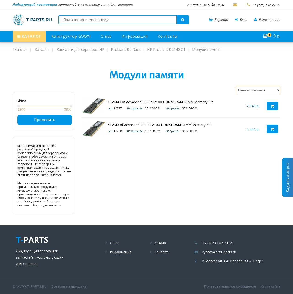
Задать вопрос (287, 177)
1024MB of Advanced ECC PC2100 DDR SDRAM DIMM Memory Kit (160, 102)
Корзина (221, 19)
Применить (44, 119)
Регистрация (269, 19)
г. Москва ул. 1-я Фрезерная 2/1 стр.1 (233, 261)
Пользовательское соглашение (230, 286)
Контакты (167, 36)
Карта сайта (270, 286)
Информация (135, 36)
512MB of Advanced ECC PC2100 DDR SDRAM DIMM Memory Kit (159, 124)
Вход (243, 19)
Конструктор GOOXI (71, 36)
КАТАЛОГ (31, 36)
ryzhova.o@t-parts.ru (219, 251)
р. (274, 36)
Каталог (161, 242)
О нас (106, 36)
